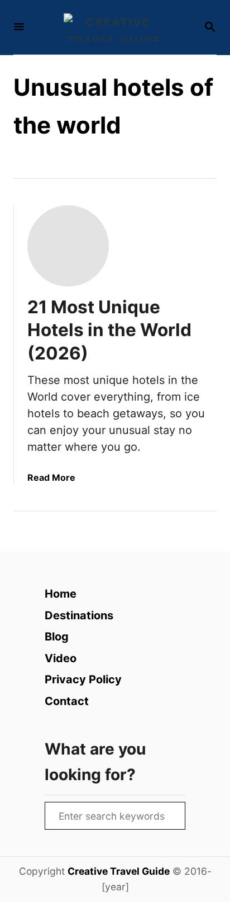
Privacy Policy (83, 679)
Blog (57, 636)
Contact (67, 701)
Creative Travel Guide (119, 871)
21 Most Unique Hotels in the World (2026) (109, 330)
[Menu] (19, 27)
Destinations (79, 615)
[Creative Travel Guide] (114, 27)
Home (60, 593)
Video (60, 658)
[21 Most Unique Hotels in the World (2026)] (68, 246)
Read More (51, 477)
